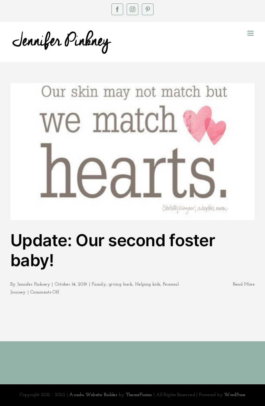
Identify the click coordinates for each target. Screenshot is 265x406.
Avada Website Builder (93, 395)
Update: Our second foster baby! (112, 250)
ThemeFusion (139, 395)
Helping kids (147, 284)
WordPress (234, 395)
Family (99, 284)
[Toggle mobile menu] (251, 33)
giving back (120, 284)
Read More (244, 284)
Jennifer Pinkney (33, 284)
